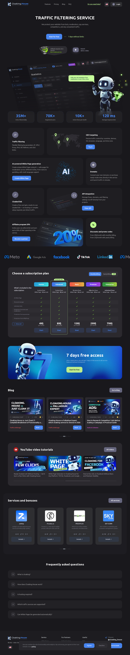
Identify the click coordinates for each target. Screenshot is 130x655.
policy (34, 646)
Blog (63, 4)
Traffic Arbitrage (21, 427)
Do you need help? (94, 4)
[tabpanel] (70, 414)
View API (88, 208)
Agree (89, 645)
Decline (101, 645)
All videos (110, 449)
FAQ (69, 4)
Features (48, 4)
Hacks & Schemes (59, 427)
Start (41, 330)
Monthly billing (95, 274)
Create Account (113, 645)
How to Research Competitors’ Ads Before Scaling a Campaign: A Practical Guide (70, 421)
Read (43, 427)
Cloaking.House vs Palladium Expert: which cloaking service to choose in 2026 (31, 421)
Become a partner (21, 239)
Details (25, 539)
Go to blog (116, 390)
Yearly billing (109, 274)
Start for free (54, 37)
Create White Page (22, 178)
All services (115, 500)
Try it (90, 147)
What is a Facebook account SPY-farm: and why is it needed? (108, 421)
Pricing (56, 4)
